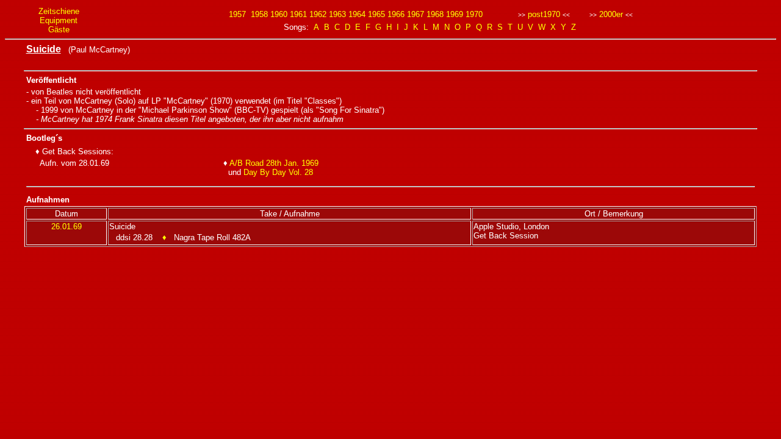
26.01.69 (66, 226)
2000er (611, 14)
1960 (278, 14)
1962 (317, 14)
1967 (415, 14)
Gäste (59, 29)
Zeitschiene (58, 11)
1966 (396, 14)
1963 (337, 14)
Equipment (58, 20)
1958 (259, 14)
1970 (474, 14)
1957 (237, 14)
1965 (376, 14)
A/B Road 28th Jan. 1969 (274, 163)
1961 (298, 14)
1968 (435, 14)
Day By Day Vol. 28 (278, 172)
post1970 (544, 14)
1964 (356, 14)
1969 (454, 14)
